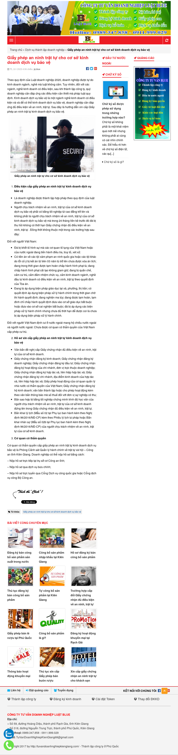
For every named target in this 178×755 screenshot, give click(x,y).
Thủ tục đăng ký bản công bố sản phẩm (18, 595)
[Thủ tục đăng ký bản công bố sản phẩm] (20, 576)
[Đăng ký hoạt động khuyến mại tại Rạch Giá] (84, 618)
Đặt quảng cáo (38, 690)
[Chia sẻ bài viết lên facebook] (87, 68)
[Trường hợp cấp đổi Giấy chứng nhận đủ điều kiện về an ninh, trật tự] (84, 576)
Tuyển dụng (65, 690)
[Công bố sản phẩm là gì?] (52, 618)
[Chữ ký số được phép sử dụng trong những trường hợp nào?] (115, 90)
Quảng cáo (145, 58)
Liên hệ (15, 690)
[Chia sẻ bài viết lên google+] (95, 68)
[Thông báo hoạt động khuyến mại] (20, 656)
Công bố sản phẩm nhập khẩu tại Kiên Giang (51, 557)
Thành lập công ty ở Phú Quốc (100, 746)
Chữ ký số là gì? (114, 162)
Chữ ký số (113, 74)
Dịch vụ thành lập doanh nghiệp (44, 50)
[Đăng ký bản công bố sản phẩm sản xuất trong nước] (20, 538)
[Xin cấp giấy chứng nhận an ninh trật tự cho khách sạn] (84, 656)
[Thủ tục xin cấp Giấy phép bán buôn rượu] (52, 656)
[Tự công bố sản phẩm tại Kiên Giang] (52, 576)
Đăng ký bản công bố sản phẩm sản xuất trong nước (19, 557)
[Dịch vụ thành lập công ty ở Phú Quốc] (152, 139)
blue (38, 69)
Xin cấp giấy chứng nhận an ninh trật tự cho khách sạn (84, 675)
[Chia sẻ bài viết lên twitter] (91, 68)
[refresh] (167, 40)
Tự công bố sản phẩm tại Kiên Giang (49, 595)
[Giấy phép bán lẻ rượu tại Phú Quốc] (20, 618)
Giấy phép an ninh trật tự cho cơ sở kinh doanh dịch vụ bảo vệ (52, 511)
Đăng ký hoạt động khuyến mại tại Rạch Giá (83, 637)
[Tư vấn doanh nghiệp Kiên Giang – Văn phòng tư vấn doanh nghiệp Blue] (89, 40)
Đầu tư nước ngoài (114, 60)
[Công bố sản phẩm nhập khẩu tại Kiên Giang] (52, 538)
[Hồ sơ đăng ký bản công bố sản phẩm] (84, 538)
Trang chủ (16, 50)
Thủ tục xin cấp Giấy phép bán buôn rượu (49, 675)
